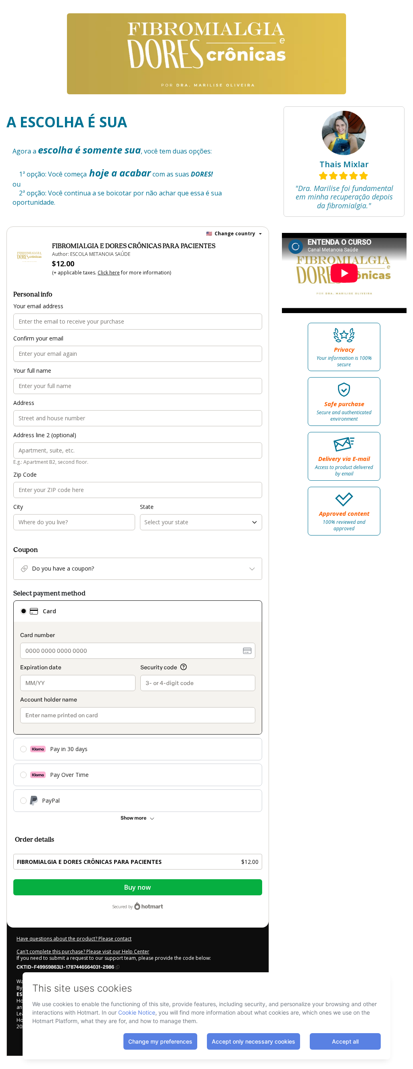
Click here (109, 272)
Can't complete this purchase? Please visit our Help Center (83, 951)
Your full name (32, 370)
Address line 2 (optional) (44, 435)
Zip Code (25, 474)
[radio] (23, 611)
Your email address (38, 306)
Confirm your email (38, 338)
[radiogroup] (137, 706)
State (147, 507)
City (18, 507)
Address (23, 403)
